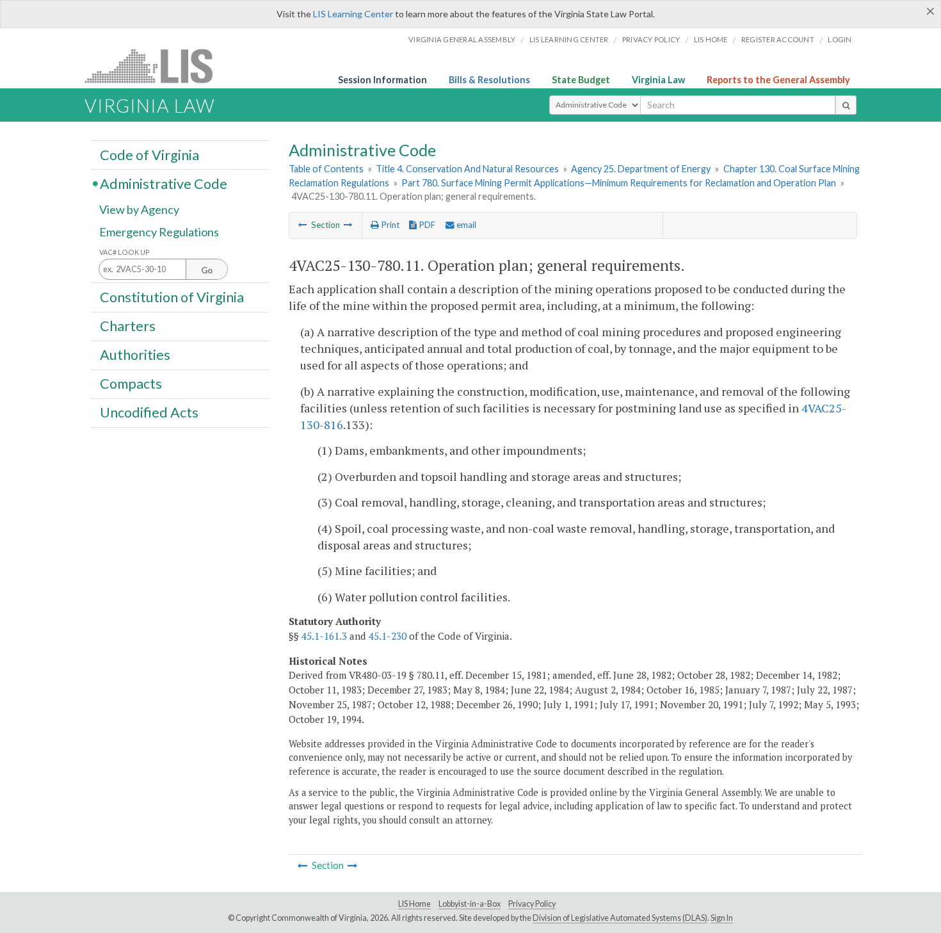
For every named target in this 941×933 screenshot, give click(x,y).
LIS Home (414, 904)
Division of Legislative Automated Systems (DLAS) (620, 918)
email (465, 225)
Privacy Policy (651, 39)
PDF (426, 225)
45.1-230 (387, 635)
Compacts (131, 383)
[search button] (846, 105)
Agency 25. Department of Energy (641, 168)
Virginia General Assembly (461, 39)
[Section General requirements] (302, 225)
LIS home (711, 39)
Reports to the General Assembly (778, 79)
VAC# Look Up (124, 252)
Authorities (135, 354)
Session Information (382, 79)
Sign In (722, 918)
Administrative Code (163, 183)
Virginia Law (658, 79)
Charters (128, 326)
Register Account (777, 39)
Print (389, 225)
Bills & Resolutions (489, 79)
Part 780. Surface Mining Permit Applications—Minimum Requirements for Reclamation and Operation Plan (618, 182)
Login (839, 39)
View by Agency (139, 209)
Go (207, 270)
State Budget (581, 79)
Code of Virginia (149, 154)
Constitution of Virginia (172, 296)
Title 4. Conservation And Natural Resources (467, 168)
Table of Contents (326, 168)
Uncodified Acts (149, 412)
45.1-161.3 (324, 635)
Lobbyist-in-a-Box (469, 904)
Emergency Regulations (159, 232)
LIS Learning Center (353, 13)
